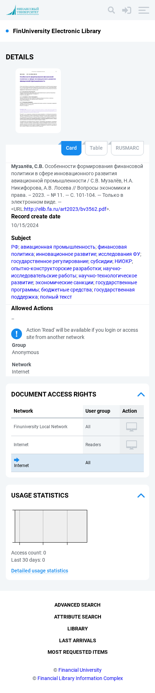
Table (96, 148)
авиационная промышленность (58, 247)
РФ (14, 247)
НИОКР (123, 261)
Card (71, 148)
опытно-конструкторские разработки (56, 268)
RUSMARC (127, 148)
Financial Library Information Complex (80, 678)
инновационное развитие (66, 254)
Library (77, 628)
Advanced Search (77, 605)
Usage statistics (39, 495)
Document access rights (53, 394)
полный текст (56, 297)
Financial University (80, 670)
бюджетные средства (66, 290)
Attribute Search (77, 617)
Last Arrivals (77, 640)
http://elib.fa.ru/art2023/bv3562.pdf (65, 209)
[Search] (111, 10)
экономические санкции (64, 282)
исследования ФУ (119, 254)
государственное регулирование (49, 261)
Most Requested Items (78, 652)
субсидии (101, 261)
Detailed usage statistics (39, 571)
